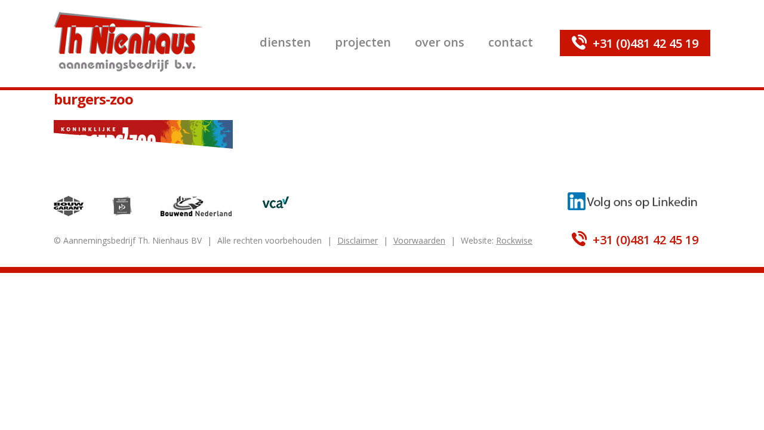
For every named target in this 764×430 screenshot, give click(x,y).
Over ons (439, 42)
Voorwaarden (419, 240)
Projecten (363, 42)
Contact (510, 42)
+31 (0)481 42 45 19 (645, 43)
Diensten (285, 42)
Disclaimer (357, 240)
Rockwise (514, 240)
